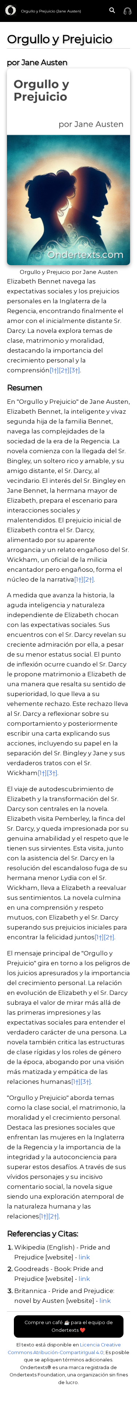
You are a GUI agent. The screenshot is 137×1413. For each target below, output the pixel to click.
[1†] (54, 370)
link (84, 1257)
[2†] (64, 370)
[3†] (74, 370)
